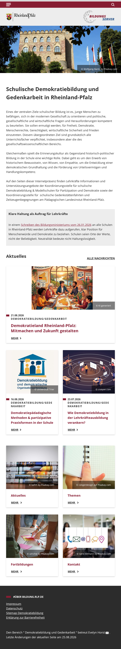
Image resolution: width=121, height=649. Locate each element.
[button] (8, 4)
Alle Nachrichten (101, 258)
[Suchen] (112, 4)
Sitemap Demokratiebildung (24, 613)
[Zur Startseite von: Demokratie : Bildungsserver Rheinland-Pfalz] (20, 16)
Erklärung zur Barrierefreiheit (25, 617)
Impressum (13, 604)
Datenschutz (14, 608)
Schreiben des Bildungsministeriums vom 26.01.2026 (56, 225)
